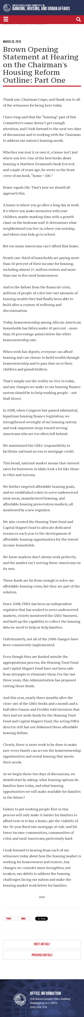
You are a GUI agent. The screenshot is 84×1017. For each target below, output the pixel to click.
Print (9, 918)
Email (23, 918)
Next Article (42, 944)
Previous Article (42, 955)
